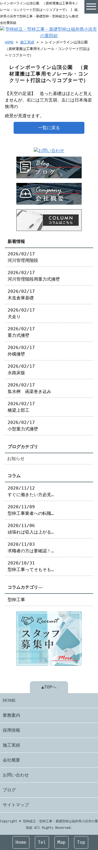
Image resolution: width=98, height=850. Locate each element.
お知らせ (15, 458)
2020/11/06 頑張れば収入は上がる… (31, 529)
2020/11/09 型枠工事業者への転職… (31, 510)
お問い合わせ (16, 775)
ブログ (9, 790)
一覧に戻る (49, 127)
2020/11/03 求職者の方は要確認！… (31, 547)
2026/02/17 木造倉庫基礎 (21, 294)
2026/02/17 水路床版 (21, 369)
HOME (9, 42)
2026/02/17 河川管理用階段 (23, 257)
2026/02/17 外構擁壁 (21, 351)
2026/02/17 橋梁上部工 (21, 407)
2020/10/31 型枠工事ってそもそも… (31, 566)
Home (21, 842)
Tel (42, 842)
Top (81, 842)
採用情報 (11, 730)
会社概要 (11, 760)
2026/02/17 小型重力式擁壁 (23, 426)
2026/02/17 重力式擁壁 (21, 332)
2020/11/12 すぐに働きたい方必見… (31, 491)
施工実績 (27, 42)
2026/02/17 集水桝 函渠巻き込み (29, 388)
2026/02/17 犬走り (21, 313)
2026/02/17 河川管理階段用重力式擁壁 (34, 276)
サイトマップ (16, 805)
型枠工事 (16, 599)
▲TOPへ (49, 687)
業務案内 (11, 715)
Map (61, 842)
